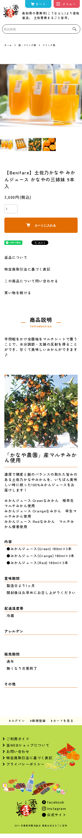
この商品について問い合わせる (31, 280)
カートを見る (63, 720)
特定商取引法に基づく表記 (27, 269)
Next (77, 95)
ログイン (18, 720)
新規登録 (39, 720)
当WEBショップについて (27, 745)
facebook (55, 802)
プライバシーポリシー (25, 764)
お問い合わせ (18, 751)
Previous (5, 95)
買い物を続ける (17, 292)
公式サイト (56, 814)
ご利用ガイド (18, 738)
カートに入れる (45, 225)
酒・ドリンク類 (27, 45)
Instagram (56, 808)
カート (41, 4)
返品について (16, 257)
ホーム (8, 45)
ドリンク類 (49, 45)
